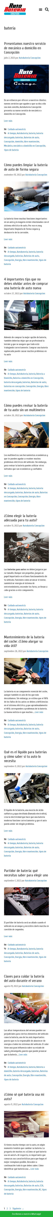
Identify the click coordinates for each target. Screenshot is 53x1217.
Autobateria (22, 133)
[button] (40, 9)
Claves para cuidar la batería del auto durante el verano (24, 978)
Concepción (9, 141)
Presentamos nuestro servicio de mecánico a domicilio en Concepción (25, 48)
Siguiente (18, 1208)
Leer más (8, 121)
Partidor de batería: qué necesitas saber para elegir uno (26, 873)
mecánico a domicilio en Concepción (29, 145)
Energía (18, 260)
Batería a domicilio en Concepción (28, 378)
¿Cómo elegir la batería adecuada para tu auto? (20, 518)
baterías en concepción (14, 386)
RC (40, 1189)
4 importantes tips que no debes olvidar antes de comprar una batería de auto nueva (26, 283)
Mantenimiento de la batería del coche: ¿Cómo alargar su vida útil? (24, 641)
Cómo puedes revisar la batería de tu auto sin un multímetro (26, 407)
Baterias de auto (31, 137)
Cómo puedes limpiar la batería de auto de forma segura (26, 167)
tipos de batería (11, 150)
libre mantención (31, 141)
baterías (19, 137)
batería (32, 133)
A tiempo (12, 133)
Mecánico (8, 145)
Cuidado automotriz (17, 129)
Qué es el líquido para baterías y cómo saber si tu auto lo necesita (25, 756)
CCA (41, 1185)
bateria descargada (13, 382)
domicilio (19, 141)
